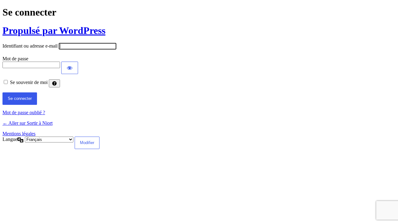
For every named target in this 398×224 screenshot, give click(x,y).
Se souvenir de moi (29, 82)
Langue (9, 139)
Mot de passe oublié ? (23, 112)
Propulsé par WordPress (53, 30)
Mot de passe (15, 58)
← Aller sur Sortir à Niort (27, 123)
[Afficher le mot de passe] (69, 68)
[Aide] (54, 83)
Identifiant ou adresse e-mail (30, 46)
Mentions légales (18, 133)
